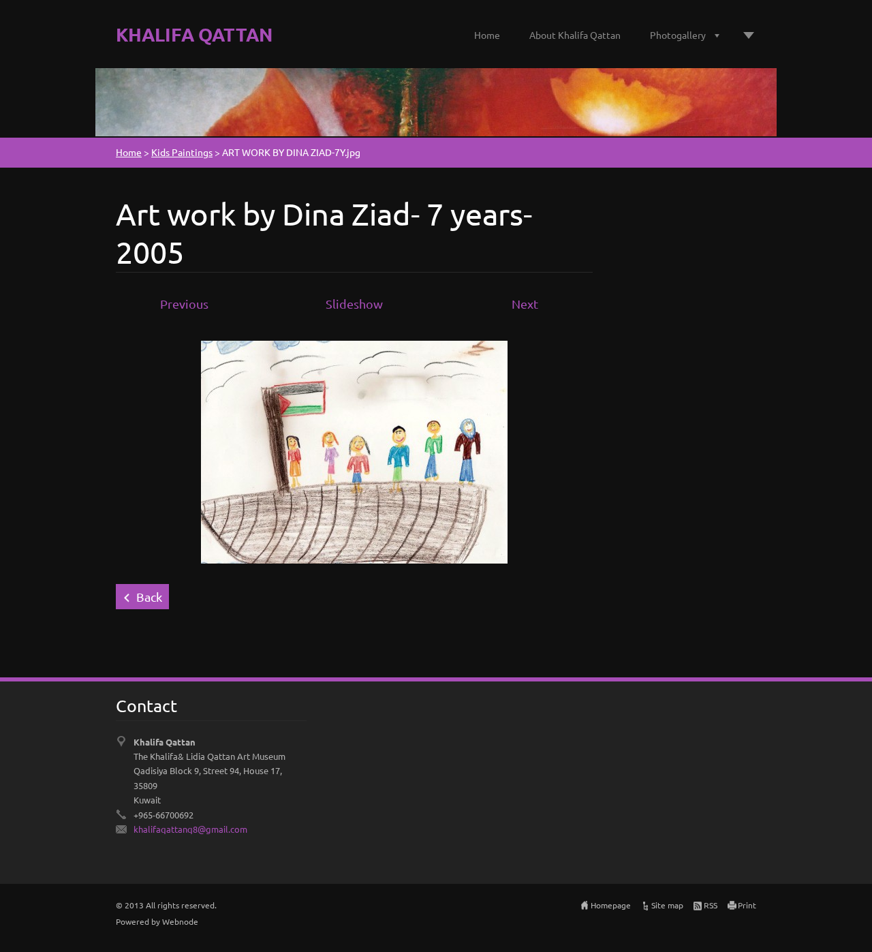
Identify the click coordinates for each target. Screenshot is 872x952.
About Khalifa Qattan (575, 35)
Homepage (611, 905)
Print (747, 905)
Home (487, 35)
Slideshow (354, 303)
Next (525, 303)
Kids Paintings (182, 152)
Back (149, 596)
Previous (184, 303)
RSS (710, 905)
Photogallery (678, 35)
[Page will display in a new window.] (354, 450)
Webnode (180, 921)
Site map (667, 905)
